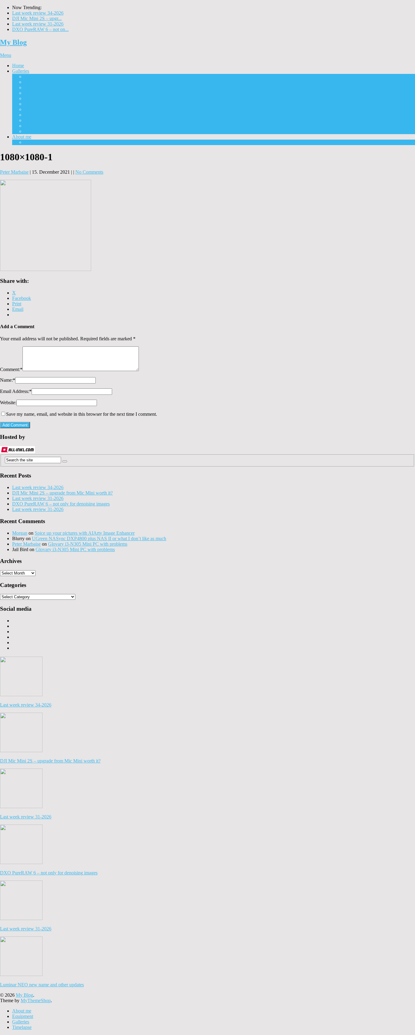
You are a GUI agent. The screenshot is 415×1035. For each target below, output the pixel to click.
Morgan (19, 533)
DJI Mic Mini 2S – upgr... (37, 18)
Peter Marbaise (14, 172)
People (30, 120)
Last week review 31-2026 (37, 23)
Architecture (36, 82)
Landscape (34, 103)
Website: (8, 402)
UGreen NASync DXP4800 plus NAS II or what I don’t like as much (99, 538)
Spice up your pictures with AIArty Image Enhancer (85, 533)
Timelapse (34, 131)
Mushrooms (35, 98)
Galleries (20, 71)
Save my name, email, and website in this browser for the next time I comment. (81, 414)
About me (21, 136)
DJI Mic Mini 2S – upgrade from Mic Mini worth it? (62, 492)
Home (18, 65)
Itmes (29, 93)
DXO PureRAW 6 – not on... (40, 29)
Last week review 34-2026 (37, 13)
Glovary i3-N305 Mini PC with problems (87, 544)
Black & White (38, 87)
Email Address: (16, 391)
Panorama (33, 109)
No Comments (89, 172)
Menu (5, 55)
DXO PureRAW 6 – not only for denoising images (61, 503)
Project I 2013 (37, 76)
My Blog (13, 42)
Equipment (34, 142)
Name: (7, 380)
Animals (32, 125)
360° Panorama (39, 114)
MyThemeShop (36, 1000)
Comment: (11, 369)
